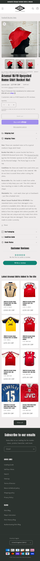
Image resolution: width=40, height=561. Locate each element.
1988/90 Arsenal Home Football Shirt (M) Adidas (29, 337)
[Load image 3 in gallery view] (30, 64)
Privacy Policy (8, 497)
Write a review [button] (20, 263)
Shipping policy (9, 493)
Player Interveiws (10, 515)
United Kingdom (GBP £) (19, 542)
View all (20, 422)
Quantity (4, 100)
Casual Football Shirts (17, 557)
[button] (2, 8)
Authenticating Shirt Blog (12, 524)
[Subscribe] (33, 449)
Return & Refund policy (12, 488)
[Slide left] (2, 64)
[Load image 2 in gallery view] (20, 64)
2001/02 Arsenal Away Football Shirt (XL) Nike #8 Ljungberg (10, 303)
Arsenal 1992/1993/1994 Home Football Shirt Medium (29, 406)
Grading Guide (9, 465)
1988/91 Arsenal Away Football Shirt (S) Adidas (10, 337)
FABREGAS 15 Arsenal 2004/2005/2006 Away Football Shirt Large (10, 406)
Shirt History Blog (10, 520)
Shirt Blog (7, 510)
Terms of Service (9, 483)
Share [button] (6, 225)
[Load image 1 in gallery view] (9, 64)
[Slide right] (37, 64)
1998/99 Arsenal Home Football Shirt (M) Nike (29, 371)
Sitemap (7, 479)
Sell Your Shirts (9, 469)
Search (6, 474)
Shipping (10, 87)
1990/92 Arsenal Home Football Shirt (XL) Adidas (29, 303)
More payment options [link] (20, 127)
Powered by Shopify (26, 557)
